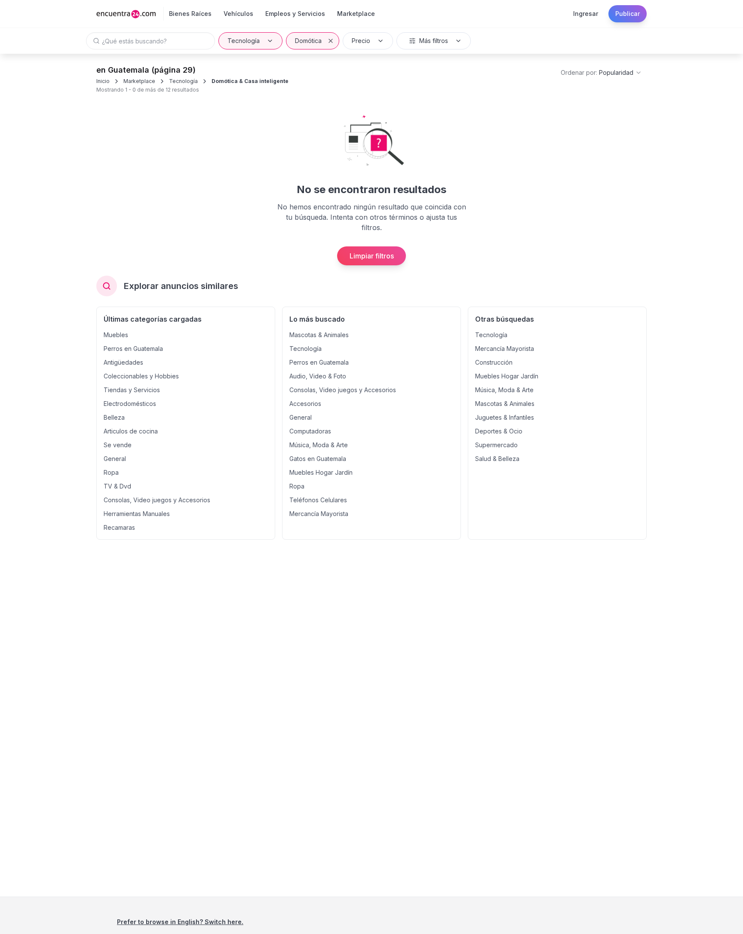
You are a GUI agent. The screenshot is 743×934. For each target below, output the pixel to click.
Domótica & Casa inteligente (250, 81)
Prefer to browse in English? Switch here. (180, 921)
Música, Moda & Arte (318, 445)
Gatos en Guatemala (317, 458)
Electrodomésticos (130, 403)
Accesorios (305, 403)
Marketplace (139, 81)
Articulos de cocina (131, 431)
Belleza (114, 417)
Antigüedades (123, 362)
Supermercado (496, 445)
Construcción (494, 362)
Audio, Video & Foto (317, 376)
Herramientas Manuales (137, 513)
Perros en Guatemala (133, 348)
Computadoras (310, 431)
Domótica (308, 40)
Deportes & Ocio (498, 431)
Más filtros (433, 40)
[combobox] (601, 72)
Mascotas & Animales (319, 334)
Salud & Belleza (497, 458)
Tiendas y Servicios (132, 389)
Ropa (111, 472)
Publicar (627, 13)
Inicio (103, 81)
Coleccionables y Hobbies (141, 376)
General (115, 458)
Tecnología (243, 40)
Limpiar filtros (372, 256)
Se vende (118, 445)
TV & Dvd (117, 486)
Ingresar (585, 13)
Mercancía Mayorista (318, 513)
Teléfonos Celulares (318, 500)
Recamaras (119, 527)
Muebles (116, 334)
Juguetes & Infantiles (504, 417)
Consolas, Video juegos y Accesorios (157, 500)
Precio (361, 40)
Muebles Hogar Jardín (321, 472)
